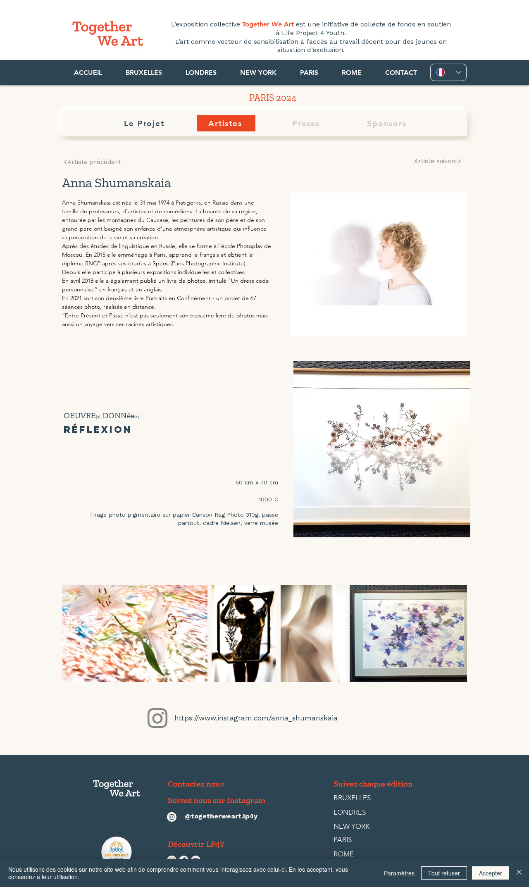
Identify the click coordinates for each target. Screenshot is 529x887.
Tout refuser (444, 873)
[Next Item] (453, 633)
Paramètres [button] (399, 873)
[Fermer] (519, 873)
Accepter (490, 873)
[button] (144, 72)
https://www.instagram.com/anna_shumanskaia (256, 718)
